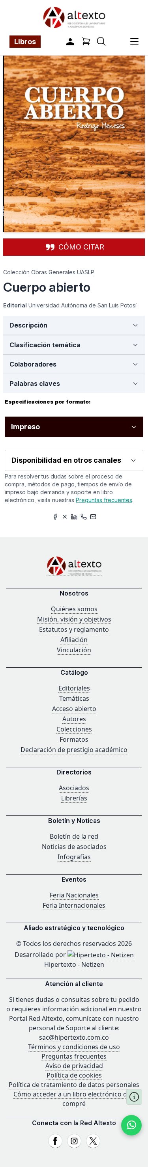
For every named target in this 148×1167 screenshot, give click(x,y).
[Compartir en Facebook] (55, 517)
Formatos (74, 739)
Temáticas (74, 698)
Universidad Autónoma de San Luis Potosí (82, 305)
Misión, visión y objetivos (74, 619)
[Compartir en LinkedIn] (74, 517)
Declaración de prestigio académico (74, 749)
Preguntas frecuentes (104, 500)
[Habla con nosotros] (131, 1125)
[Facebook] (55, 1141)
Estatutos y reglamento (74, 629)
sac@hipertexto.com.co (74, 1037)
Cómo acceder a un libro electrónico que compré (74, 1099)
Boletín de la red (74, 836)
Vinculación (74, 650)
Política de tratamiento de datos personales (74, 1084)
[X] (93, 1141)
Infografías (74, 856)
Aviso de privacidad (74, 1065)
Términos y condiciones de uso (74, 1046)
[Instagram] (74, 1141)
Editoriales (74, 688)
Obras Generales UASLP (62, 272)
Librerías (74, 798)
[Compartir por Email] (93, 517)
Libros (25, 41)
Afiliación (74, 639)
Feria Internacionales (74, 905)
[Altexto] (74, 17)
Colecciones (74, 729)
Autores (74, 719)
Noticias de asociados (74, 846)
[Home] (74, 565)
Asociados (74, 788)
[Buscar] (101, 41)
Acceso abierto (74, 708)
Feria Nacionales (74, 895)
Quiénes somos (74, 609)
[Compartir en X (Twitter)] (65, 517)
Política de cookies (74, 1075)
